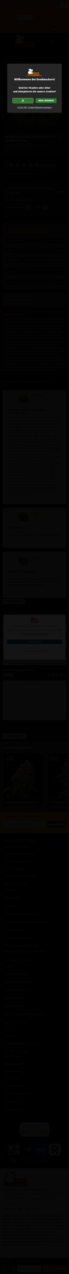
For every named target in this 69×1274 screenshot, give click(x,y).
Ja (23, 100)
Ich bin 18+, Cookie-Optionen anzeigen (34, 107)
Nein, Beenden (46, 100)
